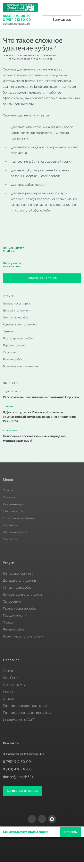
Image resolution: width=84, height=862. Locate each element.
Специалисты (13, 511)
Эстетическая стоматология (21, 366)
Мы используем (14, 685)
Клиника (9, 497)
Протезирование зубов (18, 338)
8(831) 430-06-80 (17, 16)
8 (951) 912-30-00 (17, 20)
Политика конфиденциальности (26, 706)
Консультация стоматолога (20, 324)
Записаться (62, 20)
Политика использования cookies (27, 713)
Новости (9, 692)
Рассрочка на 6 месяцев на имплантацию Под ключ (41, 397)
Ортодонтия (11, 331)
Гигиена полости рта (16, 303)
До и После (11, 678)
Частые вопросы (15, 532)
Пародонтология (14, 345)
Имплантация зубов (15, 317)
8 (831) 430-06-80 (17, 769)
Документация (13, 504)
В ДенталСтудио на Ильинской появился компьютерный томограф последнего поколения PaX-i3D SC (39, 416)
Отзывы (8, 699)
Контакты (10, 539)
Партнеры (10, 525)
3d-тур (8, 671)
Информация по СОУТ (19, 720)
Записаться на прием (42, 278)
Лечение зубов (12, 359)
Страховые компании (18, 518)
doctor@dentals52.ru (16, 23)
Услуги (8, 490)
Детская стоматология (17, 310)
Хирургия (9, 352)
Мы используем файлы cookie (26, 832)
